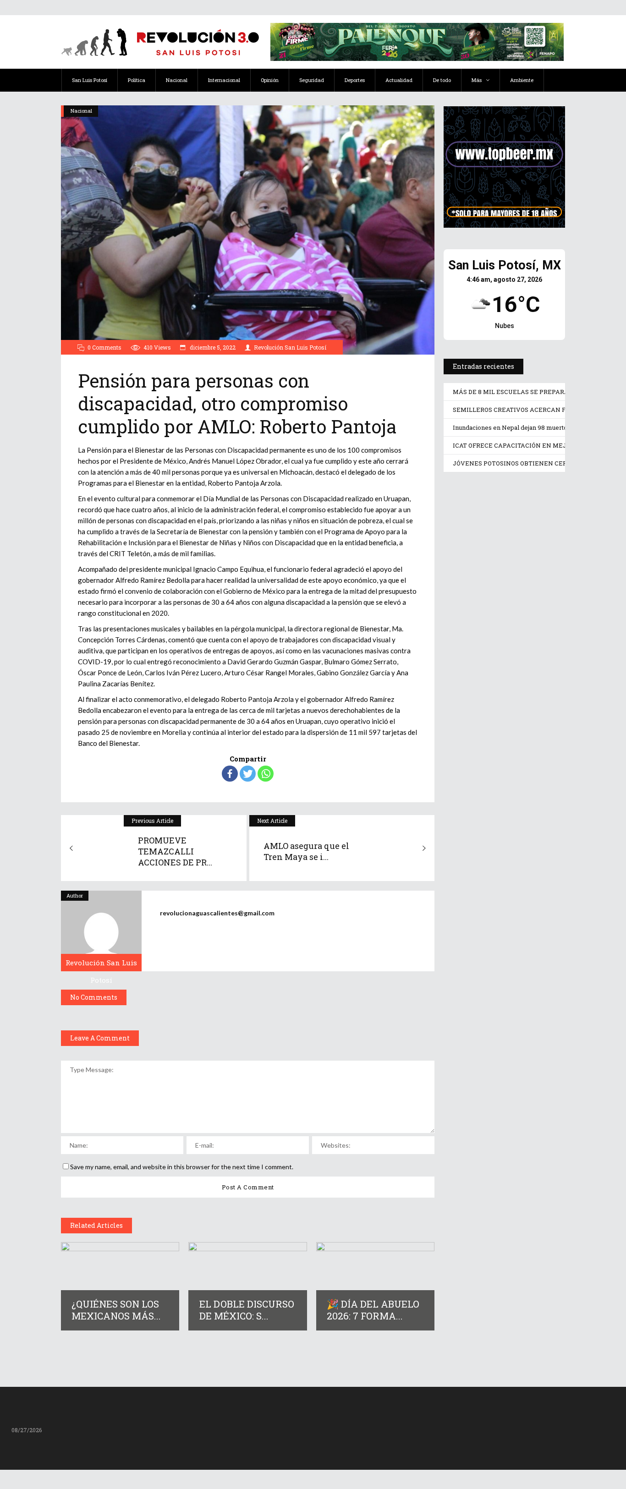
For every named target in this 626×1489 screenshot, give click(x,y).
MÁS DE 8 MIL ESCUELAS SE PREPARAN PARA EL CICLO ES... (497, 556)
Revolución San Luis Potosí (290, 347)
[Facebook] (230, 774)
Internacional (469, 757)
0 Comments (104, 347)
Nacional (81, 110)
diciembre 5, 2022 (212, 347)
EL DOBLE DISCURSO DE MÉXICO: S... (246, 1309)
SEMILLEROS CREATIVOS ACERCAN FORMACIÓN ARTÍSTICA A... (490, 681)
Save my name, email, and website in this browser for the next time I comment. (181, 1167)
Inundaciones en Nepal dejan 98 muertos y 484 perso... (494, 817)
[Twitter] (248, 774)
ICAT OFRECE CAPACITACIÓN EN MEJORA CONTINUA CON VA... (503, 948)
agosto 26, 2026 (486, 588)
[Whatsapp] (266, 774)
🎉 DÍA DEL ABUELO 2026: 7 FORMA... (373, 1309)
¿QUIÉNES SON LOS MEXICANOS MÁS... (116, 1309)
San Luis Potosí (471, 496)
